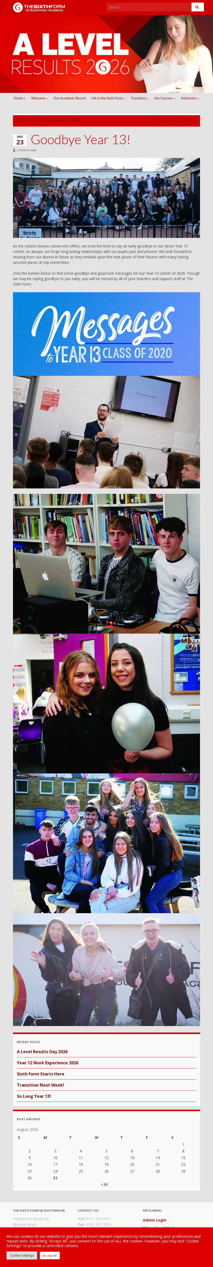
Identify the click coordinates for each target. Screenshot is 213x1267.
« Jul (104, 1184)
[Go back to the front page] (106, 54)
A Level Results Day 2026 (42, 1051)
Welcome (38, 98)
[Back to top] (201, 1255)
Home (19, 98)
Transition (139, 98)
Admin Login (154, 1220)
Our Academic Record (70, 98)
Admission (189, 98)
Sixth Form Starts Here (40, 1074)
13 (132, 1157)
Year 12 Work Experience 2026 (47, 1063)
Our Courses (164, 98)
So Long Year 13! (34, 1096)
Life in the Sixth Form (107, 98)
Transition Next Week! (40, 1085)
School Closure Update (171, 120)
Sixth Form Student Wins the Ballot (51, 120)
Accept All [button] (50, 1255)
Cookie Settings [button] (22, 1255)
